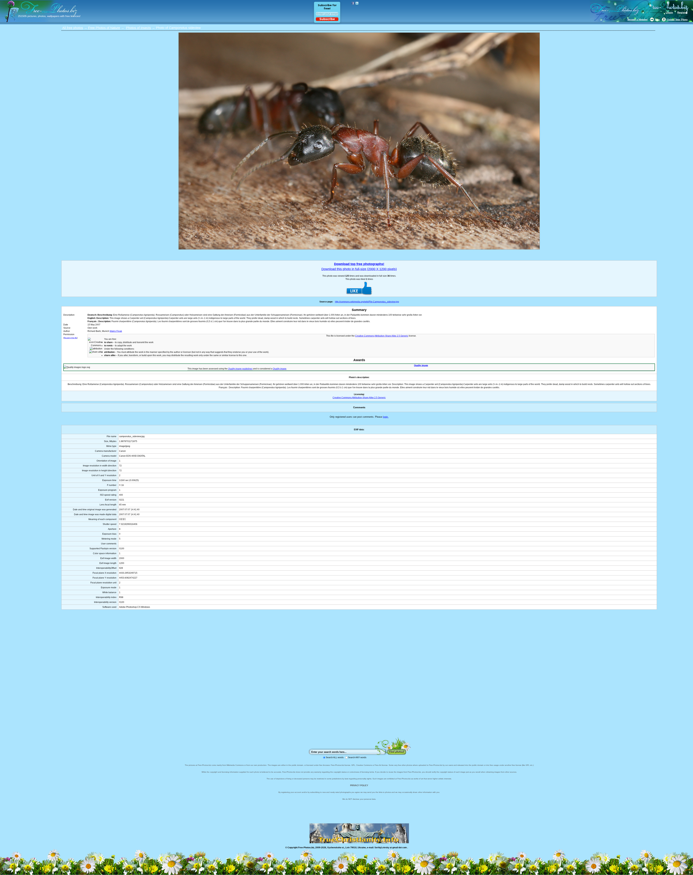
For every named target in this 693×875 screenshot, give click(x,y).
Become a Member (637, 19)
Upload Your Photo (677, 19)
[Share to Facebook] (353, 3)
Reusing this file (70, 338)
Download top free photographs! (359, 264)
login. (386, 416)
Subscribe (327, 19)
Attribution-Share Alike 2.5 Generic (391, 336)
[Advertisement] (359, 677)
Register (682, 12)
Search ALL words (335, 757)
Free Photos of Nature (104, 28)
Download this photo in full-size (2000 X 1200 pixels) (359, 269)
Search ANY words (357, 757)
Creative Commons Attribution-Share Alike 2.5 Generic (359, 397)
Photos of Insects (138, 28)
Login (669, 12)
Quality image (421, 365)
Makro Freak (116, 331)
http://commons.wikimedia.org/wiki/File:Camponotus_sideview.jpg (367, 301)
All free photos (72, 28)
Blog (657, 19)
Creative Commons (364, 336)
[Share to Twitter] (357, 3)
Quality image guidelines (240, 368)
